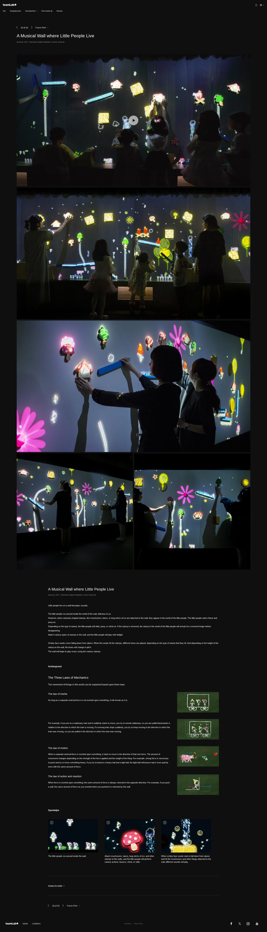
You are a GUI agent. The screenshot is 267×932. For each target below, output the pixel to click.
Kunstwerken (30, 11)
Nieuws (59, 11)
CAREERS (36, 924)
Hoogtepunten (15, 11)
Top (4, 11)
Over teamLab (46, 11)
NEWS (25, 924)
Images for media (55, 886)
